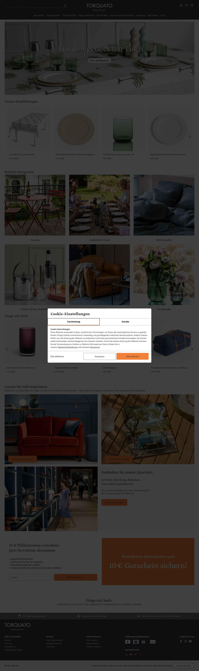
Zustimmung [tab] (73, 321)
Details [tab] (125, 321)
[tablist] (99, 321)
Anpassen (99, 356)
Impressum (95, 347)
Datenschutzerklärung (67, 347)
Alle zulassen (132, 356)
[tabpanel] (99, 338)
